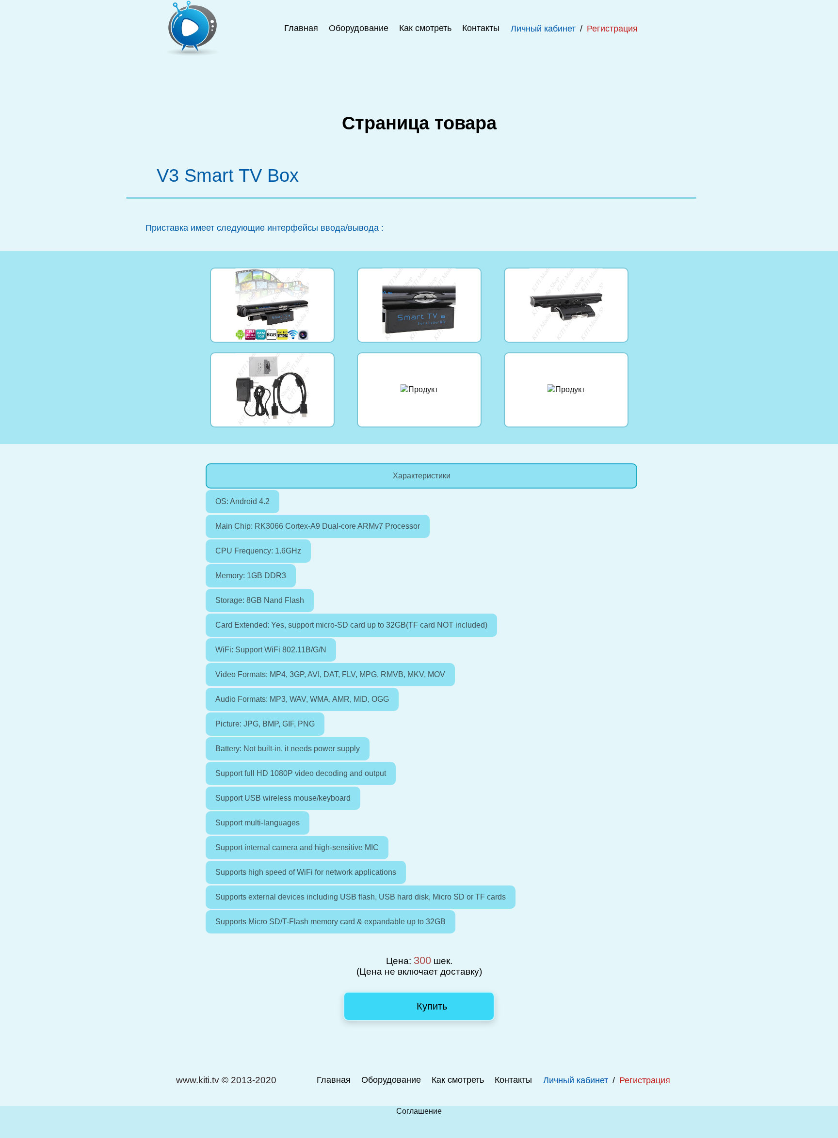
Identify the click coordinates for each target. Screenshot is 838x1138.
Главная (301, 28)
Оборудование (358, 28)
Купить (430, 1006)
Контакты (481, 28)
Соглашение (419, 1111)
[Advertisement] (419, 78)
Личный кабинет (543, 28)
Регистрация (612, 28)
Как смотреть (425, 28)
